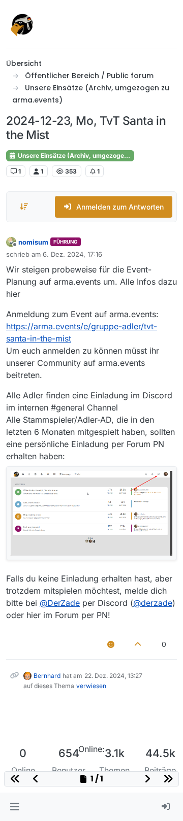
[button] (14, 807)
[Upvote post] (138, 644)
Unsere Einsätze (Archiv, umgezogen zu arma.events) (75, 155)
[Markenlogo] (22, 24)
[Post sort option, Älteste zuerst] (24, 206)
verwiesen (91, 686)
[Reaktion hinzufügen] (111, 644)
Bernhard (47, 675)
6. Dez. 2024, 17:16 (72, 254)
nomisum (33, 242)
